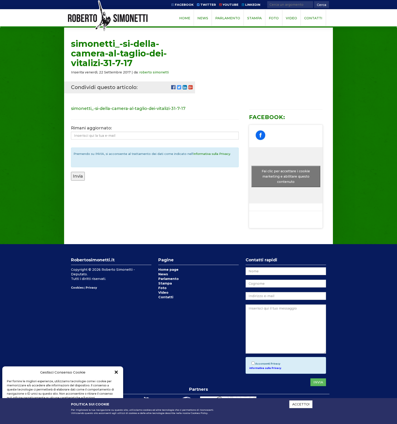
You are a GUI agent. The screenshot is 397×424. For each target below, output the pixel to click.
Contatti (313, 18)
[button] (116, 372)
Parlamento (227, 18)
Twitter (207, 4)
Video (291, 18)
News (202, 18)
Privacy (91, 287)
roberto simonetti (154, 72)
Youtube (230, 4)
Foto (274, 18)
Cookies (77, 287)
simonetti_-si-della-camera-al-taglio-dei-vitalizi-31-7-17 (128, 108)
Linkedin (252, 4)
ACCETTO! (300, 404)
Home (184, 18)
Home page (168, 270)
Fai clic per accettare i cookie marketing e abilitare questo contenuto (286, 176)
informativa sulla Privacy (211, 154)
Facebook (184, 4)
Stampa (254, 18)
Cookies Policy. (199, 413)
